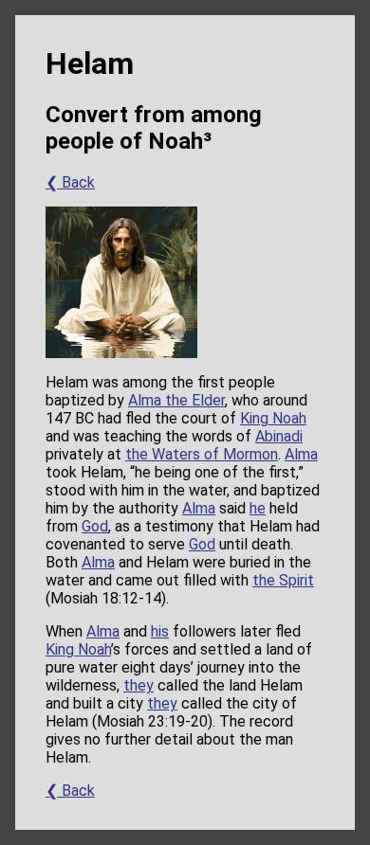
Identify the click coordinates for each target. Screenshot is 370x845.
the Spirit (283, 580)
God (95, 526)
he (258, 508)
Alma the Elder (176, 400)
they (138, 685)
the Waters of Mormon (201, 454)
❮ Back (70, 182)
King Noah (273, 418)
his (160, 631)
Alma (301, 454)
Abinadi (279, 436)
